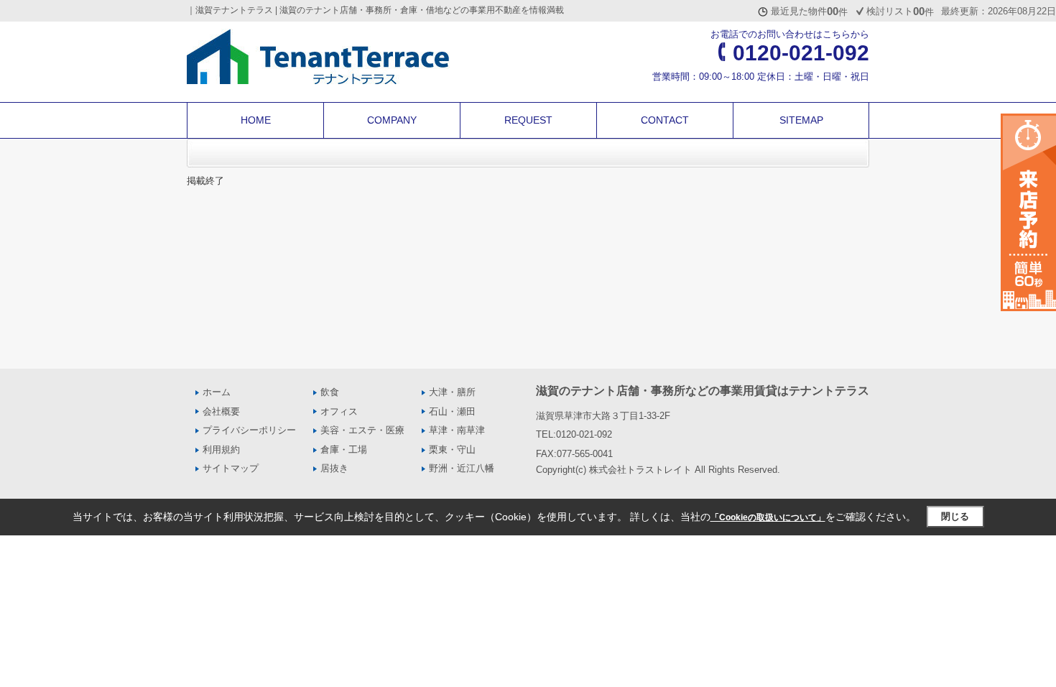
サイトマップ (231, 468)
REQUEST (528, 120)
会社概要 (221, 411)
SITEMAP (801, 120)
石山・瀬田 (452, 411)
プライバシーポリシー (249, 430)
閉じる (955, 516)
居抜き (334, 468)
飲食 (329, 392)
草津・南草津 (457, 430)
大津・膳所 (452, 392)
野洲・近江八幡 (461, 468)
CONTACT (665, 120)
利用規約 (221, 449)
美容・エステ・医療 (362, 430)
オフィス (339, 411)
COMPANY (392, 120)
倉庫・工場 (343, 449)
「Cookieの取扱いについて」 (767, 517)
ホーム (217, 392)
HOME (256, 120)
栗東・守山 (452, 449)
